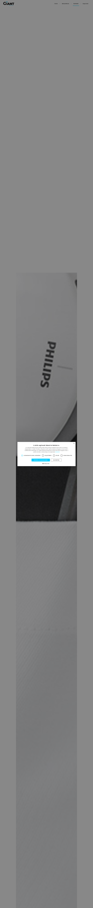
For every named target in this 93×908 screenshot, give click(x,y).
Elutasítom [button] (56, 460)
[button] (46, 463)
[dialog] (46, 454)
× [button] (73, 443)
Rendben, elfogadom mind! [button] (41, 460)
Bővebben (57, 452)
